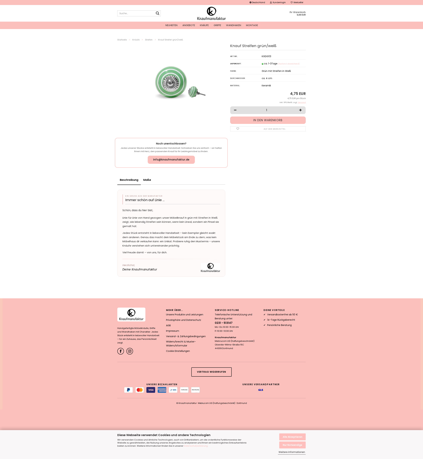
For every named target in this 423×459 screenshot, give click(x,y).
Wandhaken (233, 25)
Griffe (217, 25)
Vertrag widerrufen (211, 371)
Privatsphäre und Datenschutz (183, 320)
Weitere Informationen (292, 452)
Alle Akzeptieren (292, 437)
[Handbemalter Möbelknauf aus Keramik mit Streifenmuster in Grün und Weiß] (179, 80)
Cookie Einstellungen (178, 351)
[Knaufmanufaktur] (211, 13)
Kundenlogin (279, 2)
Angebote (188, 25)
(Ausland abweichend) (289, 63)
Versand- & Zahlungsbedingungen (186, 336)
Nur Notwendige (292, 445)
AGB (168, 325)
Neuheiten (171, 25)
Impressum (172, 331)
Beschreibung (129, 180)
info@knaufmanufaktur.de (171, 159)
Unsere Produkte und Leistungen (184, 314)
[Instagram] (129, 351)
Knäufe (204, 25)
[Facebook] (120, 351)
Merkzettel (298, 2)
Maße (147, 180)
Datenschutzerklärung (196, 445)
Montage (252, 25)
